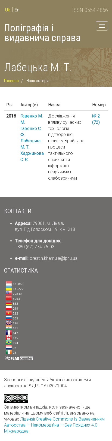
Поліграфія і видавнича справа (42, 33)
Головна (11, 80)
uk (7, 10)
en (17, 10)
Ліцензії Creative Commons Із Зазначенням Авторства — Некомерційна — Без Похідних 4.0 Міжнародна (54, 425)
